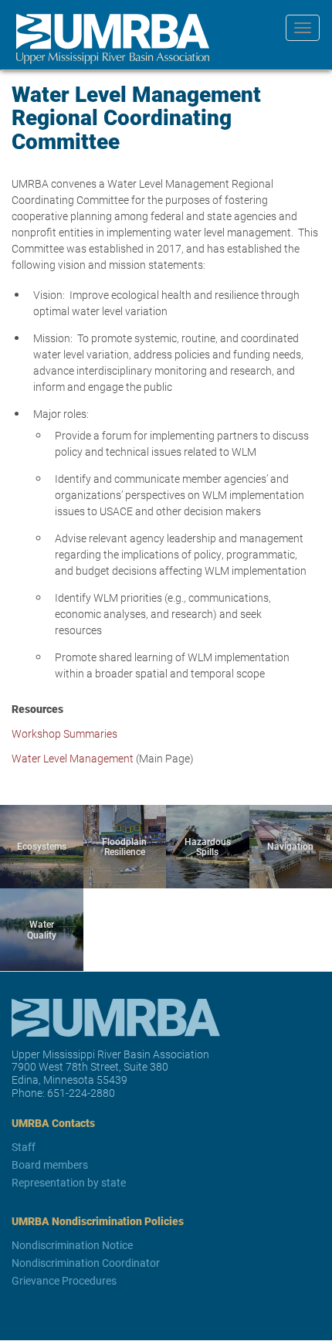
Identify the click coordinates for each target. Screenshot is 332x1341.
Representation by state (69, 1182)
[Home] (107, 39)
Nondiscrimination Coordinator (86, 1262)
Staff (24, 1147)
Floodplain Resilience (124, 846)
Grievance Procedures (64, 1280)
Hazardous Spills (208, 846)
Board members (50, 1164)
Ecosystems (41, 846)
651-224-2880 (81, 1092)
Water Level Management (74, 758)
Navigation (290, 846)
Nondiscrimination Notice (72, 1245)
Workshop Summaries (64, 733)
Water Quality (41, 929)
